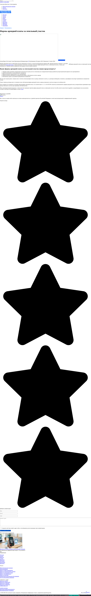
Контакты (5, 8)
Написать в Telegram (4, 583)
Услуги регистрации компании (7, 577)
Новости (2, 557)
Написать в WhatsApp (5, 584)
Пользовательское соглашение (7, 590)
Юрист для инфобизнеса (5, 573)
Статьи (4, 20)
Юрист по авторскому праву (6, 572)
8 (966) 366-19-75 (4, 585)
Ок (69, 595)
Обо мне (5, 14)
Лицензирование (4, 569)
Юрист (1, 96)
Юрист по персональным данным (7, 571)
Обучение (5, 24)
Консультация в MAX (5, 11)
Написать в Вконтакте (5, 582)
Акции (4, 17)
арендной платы (9, 64)
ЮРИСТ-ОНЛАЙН (4, 2)
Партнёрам (5, 25)
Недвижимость (61, 60)
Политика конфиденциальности (7, 589)
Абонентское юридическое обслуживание (9, 576)
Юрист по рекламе (4, 575)
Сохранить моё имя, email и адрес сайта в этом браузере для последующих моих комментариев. (23, 528)
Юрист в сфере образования (6, 570)
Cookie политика (4, 588)
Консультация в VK (5, 12)
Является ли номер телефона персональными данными (12, 549)
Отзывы (4, 19)
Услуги (4, 7)
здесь (22, 89)
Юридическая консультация (9, 6)
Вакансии (5, 23)
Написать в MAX (4, 581)
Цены (4, 18)
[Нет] (79, 595)
